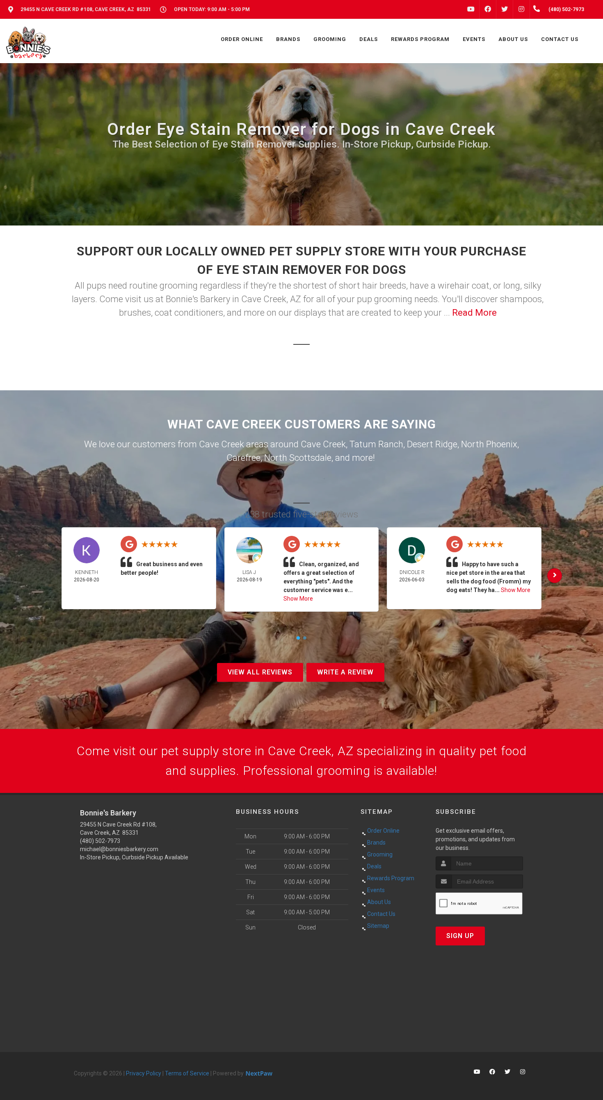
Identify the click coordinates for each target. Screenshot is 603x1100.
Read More (474, 312)
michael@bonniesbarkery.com (119, 849)
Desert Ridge (432, 444)
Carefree (243, 458)
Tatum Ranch (376, 444)
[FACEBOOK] (488, 9)
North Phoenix (489, 444)
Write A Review (345, 672)
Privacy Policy (143, 1073)
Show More (298, 598)
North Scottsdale (297, 458)
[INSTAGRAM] (521, 9)
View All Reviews (260, 672)
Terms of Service (187, 1073)
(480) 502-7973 (100, 841)
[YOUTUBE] (471, 9)
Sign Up (460, 936)
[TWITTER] (504, 9)
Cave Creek (323, 444)
